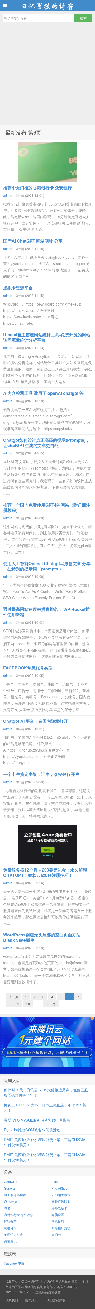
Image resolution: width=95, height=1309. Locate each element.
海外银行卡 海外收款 (18, 1214)
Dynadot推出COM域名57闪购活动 (32, 1129)
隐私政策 (31, 1300)
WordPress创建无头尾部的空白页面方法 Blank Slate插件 (41, 937)
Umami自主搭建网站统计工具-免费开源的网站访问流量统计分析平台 (46, 337)
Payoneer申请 (14, 1263)
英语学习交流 (13, 1234)
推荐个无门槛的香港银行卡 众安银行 (37, 188)
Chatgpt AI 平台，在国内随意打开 (35, 721)
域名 (7, 1208)
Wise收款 (10, 1201)
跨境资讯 (10, 1241)
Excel (55, 1181)
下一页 (50, 1004)
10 (28, 1004)
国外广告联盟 (60, 1201)
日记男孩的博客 (47, 5)
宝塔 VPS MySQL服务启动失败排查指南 (37, 1120)
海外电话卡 (59, 1208)
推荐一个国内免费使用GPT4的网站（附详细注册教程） (46, 507)
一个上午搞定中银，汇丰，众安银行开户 (41, 774)
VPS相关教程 (60, 1194)
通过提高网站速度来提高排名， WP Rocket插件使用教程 (46, 612)
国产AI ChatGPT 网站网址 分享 (33, 241)
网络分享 (10, 1228)
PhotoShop (59, 1188)
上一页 (13, 996)
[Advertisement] (47, 74)
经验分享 (10, 1221)
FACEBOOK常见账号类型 (28, 668)
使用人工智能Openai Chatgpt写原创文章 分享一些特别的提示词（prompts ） (47, 566)
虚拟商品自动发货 (48, 1292)
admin (7, 195)
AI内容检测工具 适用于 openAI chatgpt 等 (43, 393)
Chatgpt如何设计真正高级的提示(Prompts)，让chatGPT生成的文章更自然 (46, 442)
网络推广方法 (60, 1228)
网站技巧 (57, 1221)
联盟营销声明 (55, 1300)
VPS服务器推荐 (15, 1194)
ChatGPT (10, 1181)
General (10, 1188)
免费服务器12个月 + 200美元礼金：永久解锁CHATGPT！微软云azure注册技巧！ (45, 872)
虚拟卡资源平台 (18, 288)
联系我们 (11, 1300)
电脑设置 (57, 1214)
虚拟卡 (56, 1234)
